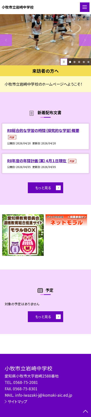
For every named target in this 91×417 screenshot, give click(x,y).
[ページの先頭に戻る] (85, 411)
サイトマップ (17, 401)
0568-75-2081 (25, 382)
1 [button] (70, 62)
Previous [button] (6, 40)
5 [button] (88, 62)
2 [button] (75, 62)
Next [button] (85, 40)
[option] (45, 39)
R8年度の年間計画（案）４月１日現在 (37, 160)
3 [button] (79, 62)
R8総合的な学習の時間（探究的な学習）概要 (43, 130)
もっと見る (43, 187)
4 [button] (84, 62)
